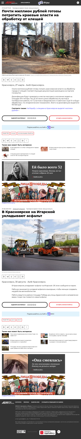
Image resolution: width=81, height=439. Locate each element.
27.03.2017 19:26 (6, 8)
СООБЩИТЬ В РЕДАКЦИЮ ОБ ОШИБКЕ (52, 402)
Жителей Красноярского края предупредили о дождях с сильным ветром (63, 341)
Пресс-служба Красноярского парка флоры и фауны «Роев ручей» (50, 75)
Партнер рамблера (32, 431)
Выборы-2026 (35, 402)
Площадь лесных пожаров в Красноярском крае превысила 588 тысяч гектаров (23, 347)
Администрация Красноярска (11, 272)
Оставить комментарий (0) (64, 118)
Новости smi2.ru (8, 203)
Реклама (26, 402)
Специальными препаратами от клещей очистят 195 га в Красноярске (22, 154)
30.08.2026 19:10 (6, 209)
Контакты (18, 402)
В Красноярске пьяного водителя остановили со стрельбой (20, 341)
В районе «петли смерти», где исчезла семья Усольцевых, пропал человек (63, 334)
